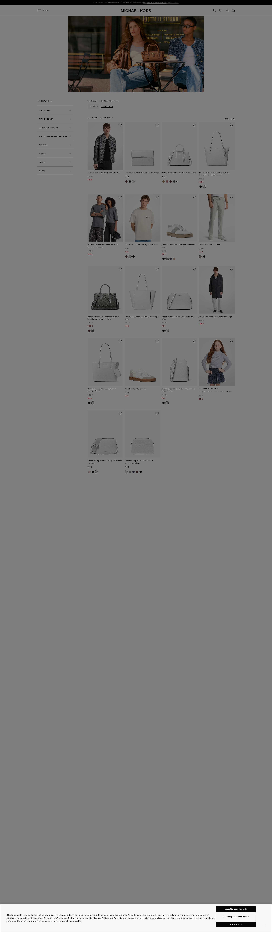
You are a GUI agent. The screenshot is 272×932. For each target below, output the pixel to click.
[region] (136, 918)
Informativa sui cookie (70, 921)
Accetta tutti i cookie (236, 909)
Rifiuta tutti (236, 924)
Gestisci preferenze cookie (236, 916)
